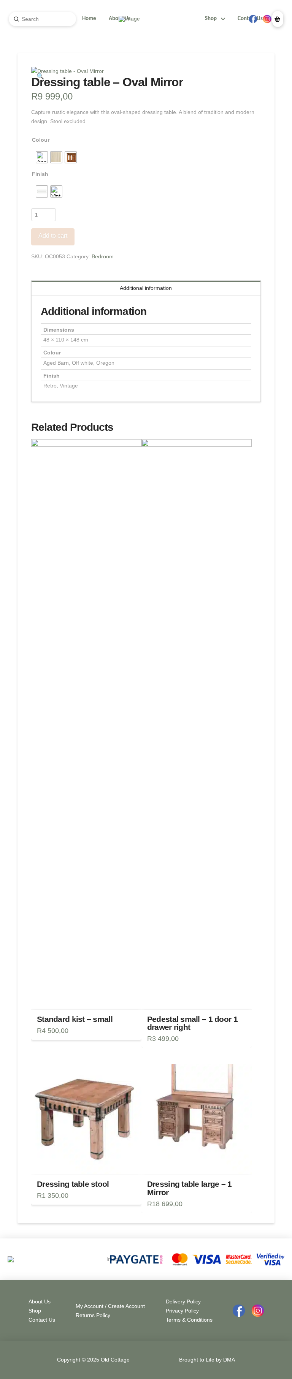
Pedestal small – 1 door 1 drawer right (192, 1023)
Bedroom (103, 256)
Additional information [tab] (146, 288)
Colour (40, 140)
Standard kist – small (75, 1019)
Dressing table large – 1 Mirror (189, 1188)
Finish (40, 174)
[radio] (42, 157)
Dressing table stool (73, 1184)
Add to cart (52, 235)
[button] (277, 19)
